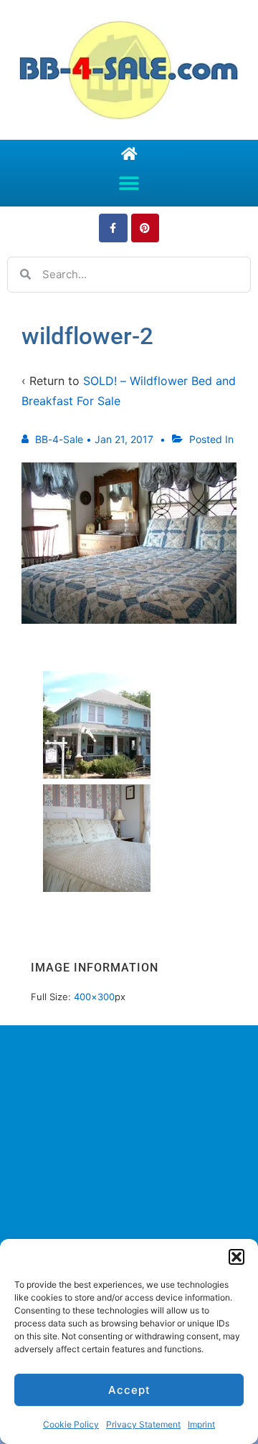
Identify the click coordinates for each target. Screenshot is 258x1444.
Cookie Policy (71, 1424)
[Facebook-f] (113, 228)
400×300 (94, 996)
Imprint (201, 1424)
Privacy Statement (143, 1424)
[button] (236, 1257)
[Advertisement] (129, 1183)
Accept (129, 1390)
